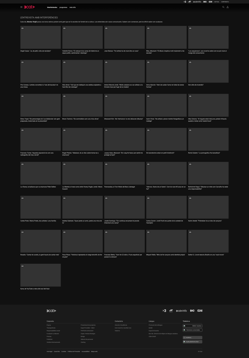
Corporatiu (225, 2)
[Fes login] (227, 7)
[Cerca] (224, 7)
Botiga (216, 2)
